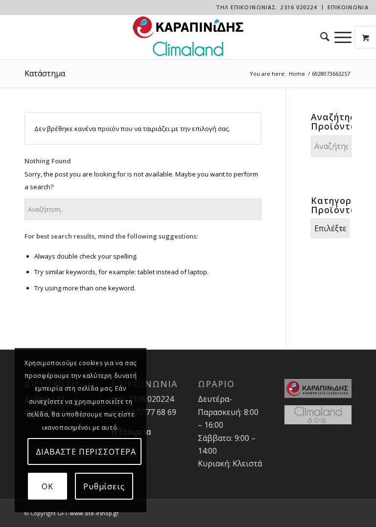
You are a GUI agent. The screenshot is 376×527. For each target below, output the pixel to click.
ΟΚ (47, 486)
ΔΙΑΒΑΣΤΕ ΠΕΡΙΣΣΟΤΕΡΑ (86, 451)
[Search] (322, 37)
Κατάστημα (44, 73)
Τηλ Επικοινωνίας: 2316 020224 (266, 7)
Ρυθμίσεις (103, 486)
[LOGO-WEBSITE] (188, 37)
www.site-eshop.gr (94, 513)
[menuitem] (267, 7)
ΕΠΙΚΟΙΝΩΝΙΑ (348, 7)
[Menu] (342, 37)
